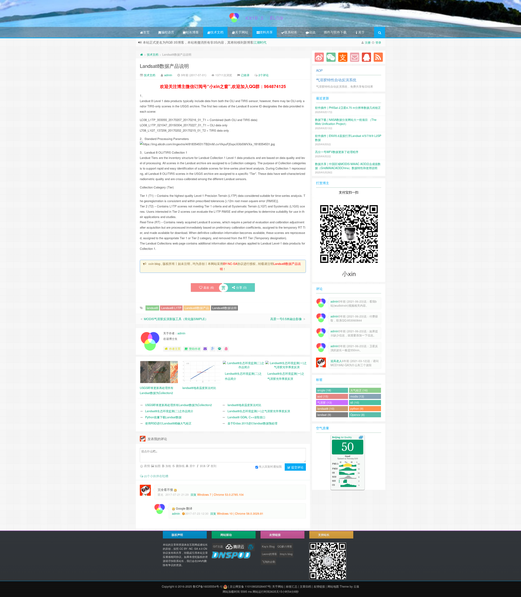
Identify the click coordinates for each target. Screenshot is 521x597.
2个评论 (263, 75)
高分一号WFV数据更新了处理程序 (336, 152)
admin (168, 75)
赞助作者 (194, 349)
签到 (213, 466)
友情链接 (319, 586)
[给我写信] (205, 349)
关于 (361, 32)
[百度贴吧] (219, 349)
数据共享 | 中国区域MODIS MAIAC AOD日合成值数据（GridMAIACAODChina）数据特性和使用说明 (348, 166)
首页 (146, 32)
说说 (312, 32)
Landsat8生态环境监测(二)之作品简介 (169, 411)
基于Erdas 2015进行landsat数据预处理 (252, 423)
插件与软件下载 (335, 32)
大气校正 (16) (359, 390)
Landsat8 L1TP (171, 308)
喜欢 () (208, 287)
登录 (378, 42)
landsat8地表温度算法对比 (244, 405)
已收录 (245, 75)
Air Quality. (342, 437)
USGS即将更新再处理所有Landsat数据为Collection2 (178, 405)
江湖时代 (259, 42)
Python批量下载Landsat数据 (163, 417)
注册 (368, 42)
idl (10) (354, 402)
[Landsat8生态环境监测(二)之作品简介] (244, 364)
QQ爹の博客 (284, 546)
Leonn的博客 (269, 554)
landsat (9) (324, 415)
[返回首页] (141, 54)
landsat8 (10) (325, 408)
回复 (193, 494)
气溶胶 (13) (324, 402)
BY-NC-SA (230, 263)
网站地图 (333, 586)
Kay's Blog (268, 546)
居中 (192, 466)
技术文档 (216, 32)
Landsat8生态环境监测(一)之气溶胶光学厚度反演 (259, 411)
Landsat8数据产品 (197, 308)
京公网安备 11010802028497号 (250, 586)
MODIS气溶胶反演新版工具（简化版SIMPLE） (176, 319)
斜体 (202, 466)
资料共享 (266, 32)
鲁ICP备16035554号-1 (207, 586)
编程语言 (167, 32)
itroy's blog (286, 554)
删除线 (180, 466)
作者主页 (175, 349)
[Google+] (213, 349)
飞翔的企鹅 (268, 562)
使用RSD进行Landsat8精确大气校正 (168, 423)
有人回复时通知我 (270, 466)
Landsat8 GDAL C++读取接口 (246, 417)
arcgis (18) (324, 390)
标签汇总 (291, 586)
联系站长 (290, 32)
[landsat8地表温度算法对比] (201, 372)
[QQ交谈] (226, 349)
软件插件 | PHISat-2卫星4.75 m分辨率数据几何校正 (348, 108)
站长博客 (192, 32)
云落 (356, 586)
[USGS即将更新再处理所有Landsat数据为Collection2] (159, 372)
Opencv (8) (357, 415)
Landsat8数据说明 (224, 308)
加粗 (168, 466)
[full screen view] (361, 437)
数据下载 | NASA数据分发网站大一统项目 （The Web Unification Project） (346, 122)
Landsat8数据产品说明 (164, 65)
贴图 (157, 466)
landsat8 (152, 308)
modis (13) (357, 396)
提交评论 (296, 467)
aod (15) (322, 396)
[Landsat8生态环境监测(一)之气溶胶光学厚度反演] (286, 364)
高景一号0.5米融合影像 (286, 319)
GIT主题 (218, 546)
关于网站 (241, 32)
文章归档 (305, 586)
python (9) (356, 408)
